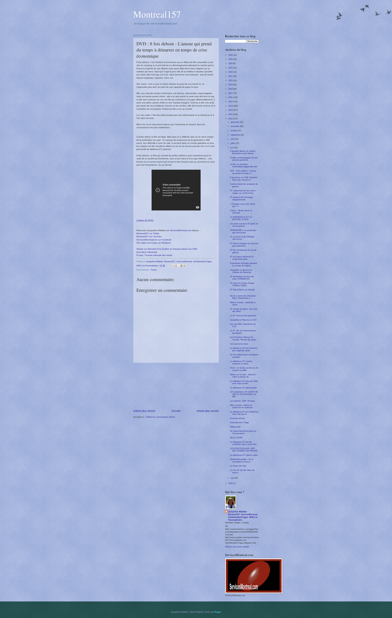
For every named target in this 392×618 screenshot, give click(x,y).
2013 (230, 110)
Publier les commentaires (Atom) (160, 417)
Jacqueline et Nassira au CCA (243, 320)
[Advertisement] (176, 386)
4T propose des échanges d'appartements (241, 198)
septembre (236, 135)
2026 (230, 55)
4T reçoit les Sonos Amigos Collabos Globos (242, 284)
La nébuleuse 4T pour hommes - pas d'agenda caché (244, 349)
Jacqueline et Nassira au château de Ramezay (241, 271)
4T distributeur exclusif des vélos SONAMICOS (242, 277)
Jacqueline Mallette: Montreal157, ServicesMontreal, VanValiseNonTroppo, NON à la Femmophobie (243, 515)
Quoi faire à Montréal (146, 252)
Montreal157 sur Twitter (147, 233)
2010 (230, 483)
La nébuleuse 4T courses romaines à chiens (241, 362)
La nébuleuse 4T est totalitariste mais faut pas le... (244, 413)
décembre (235, 122)
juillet (233, 143)
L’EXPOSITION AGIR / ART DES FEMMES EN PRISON (243, 449)
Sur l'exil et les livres (239, 344)
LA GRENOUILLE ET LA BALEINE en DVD (241, 218)
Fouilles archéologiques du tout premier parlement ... (244, 159)
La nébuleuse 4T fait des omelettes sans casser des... (244, 443)
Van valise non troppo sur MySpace (153, 243)
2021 (230, 76)
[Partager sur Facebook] (181, 265)
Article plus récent (144, 410)
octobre (234, 130)
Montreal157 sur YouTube (149, 236)
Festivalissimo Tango (239, 422)
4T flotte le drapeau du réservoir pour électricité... (244, 244)
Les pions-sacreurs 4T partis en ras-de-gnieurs (244, 225)
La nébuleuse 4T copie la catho (244, 455)
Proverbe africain (237, 418)
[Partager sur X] (178, 265)
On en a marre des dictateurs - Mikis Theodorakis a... (243, 297)
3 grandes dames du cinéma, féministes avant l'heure (243, 152)
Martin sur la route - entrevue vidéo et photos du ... (243, 375)
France (154, 270)
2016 (230, 97)
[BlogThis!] (175, 265)
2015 (230, 101)
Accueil (176, 410)
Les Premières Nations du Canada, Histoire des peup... (244, 338)
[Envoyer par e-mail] (172, 265)
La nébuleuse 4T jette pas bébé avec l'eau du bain (244, 382)
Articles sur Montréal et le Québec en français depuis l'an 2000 (166, 249)
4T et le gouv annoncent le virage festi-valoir (242, 257)
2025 (230, 59)
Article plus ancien (208, 410)
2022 (230, 72)
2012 (230, 114)
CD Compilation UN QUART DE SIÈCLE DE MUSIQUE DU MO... (244, 394)
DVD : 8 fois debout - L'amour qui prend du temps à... (243, 172)
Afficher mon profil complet (237, 547)
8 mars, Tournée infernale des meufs (154, 255)
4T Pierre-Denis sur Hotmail (242, 290)
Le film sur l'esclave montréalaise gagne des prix (243, 165)
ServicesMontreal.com (181, 230)
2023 (230, 68)
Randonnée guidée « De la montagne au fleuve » (241, 460)
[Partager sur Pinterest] (184, 265)
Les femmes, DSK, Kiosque (242, 401)
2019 (230, 84)
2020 (230, 80)
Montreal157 (157, 14)
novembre (235, 126)
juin (232, 147)
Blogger (217, 612)
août (233, 139)
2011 (230, 118)
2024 (230, 63)
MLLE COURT (236, 438)
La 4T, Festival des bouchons (243, 315)
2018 (230, 89)
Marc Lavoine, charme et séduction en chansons (241, 406)
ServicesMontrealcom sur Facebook (153, 240)
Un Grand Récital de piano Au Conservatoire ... (243, 432)
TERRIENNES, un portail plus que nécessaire (243, 231)
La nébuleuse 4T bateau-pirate (243, 388)
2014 (230, 106)
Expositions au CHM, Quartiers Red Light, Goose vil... (244, 178)
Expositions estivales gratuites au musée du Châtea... (243, 264)
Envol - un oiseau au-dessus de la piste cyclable (244, 369)
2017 (230, 93)
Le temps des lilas (238, 466)
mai (232, 478)
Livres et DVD (144, 220)
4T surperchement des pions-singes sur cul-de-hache (243, 191)
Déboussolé (235, 427)
